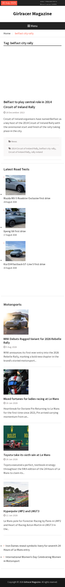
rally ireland (37, 151)
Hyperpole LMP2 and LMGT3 (21, 511)
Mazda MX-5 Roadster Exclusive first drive (27, 198)
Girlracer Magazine (32, 14)
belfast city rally (47, 148)
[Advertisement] (33, 74)
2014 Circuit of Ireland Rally (25, 148)
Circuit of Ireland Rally (19, 151)
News (14, 141)
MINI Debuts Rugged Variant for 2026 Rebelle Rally (32, 340)
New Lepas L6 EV (48, 2)
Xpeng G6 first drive (15, 231)
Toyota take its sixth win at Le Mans (27, 455)
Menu (34, 26)
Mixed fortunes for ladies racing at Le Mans (31, 399)
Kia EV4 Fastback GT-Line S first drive (24, 264)
